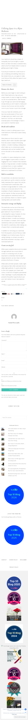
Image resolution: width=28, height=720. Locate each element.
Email (3, 360)
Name (3, 354)
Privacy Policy (14, 567)
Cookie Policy (13, 559)
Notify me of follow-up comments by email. (11, 381)
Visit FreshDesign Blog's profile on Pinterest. (11, 517)
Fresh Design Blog (14, 10)
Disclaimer (23, 559)
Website (3, 367)
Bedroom (11, 305)
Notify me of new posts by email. (9, 385)
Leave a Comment (6, 38)
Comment (4, 340)
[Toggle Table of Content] (13, 85)
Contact (4, 559)
